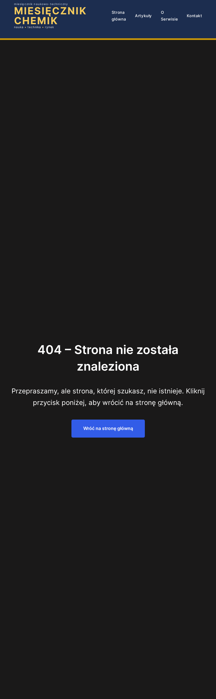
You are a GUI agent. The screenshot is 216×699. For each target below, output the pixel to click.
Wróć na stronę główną (108, 428)
